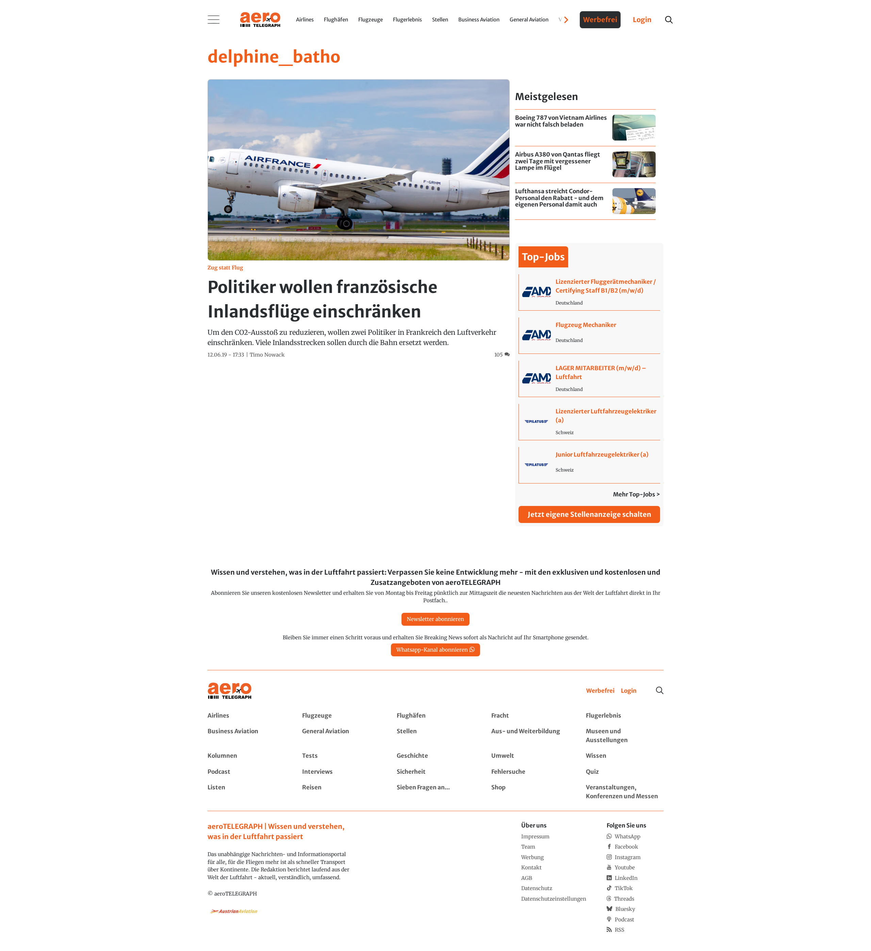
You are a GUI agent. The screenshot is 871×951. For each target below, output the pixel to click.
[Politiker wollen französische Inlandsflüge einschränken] (359, 219)
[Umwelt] (530, 756)
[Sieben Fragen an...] (435, 792)
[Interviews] (341, 772)
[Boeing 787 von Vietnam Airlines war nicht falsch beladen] (585, 128)
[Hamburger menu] (214, 20)
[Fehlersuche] (530, 772)
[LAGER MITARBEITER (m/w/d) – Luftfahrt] (589, 379)
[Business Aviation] (246, 735)
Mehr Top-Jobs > (636, 494)
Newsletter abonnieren (435, 619)
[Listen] (246, 792)
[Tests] (341, 756)
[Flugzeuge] (341, 715)
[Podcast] (246, 772)
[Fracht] (530, 715)
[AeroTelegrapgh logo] (230, 691)
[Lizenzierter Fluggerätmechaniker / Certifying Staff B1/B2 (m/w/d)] (589, 292)
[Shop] (530, 792)
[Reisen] (341, 792)
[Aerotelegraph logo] (260, 19)
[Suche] (659, 690)
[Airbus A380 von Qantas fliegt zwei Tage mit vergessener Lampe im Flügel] (585, 164)
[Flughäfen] (435, 715)
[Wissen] (624, 756)
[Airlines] (246, 715)
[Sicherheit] (435, 772)
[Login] (629, 691)
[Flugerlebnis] (624, 715)
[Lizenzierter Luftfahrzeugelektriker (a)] (589, 422)
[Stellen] (435, 735)
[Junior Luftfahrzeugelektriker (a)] (589, 465)
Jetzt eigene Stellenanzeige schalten (589, 514)
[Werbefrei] (600, 691)
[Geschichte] (435, 756)
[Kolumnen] (246, 756)
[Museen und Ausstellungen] (624, 735)
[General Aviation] (341, 735)
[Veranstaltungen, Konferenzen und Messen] (624, 792)
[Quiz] (624, 772)
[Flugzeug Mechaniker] (589, 335)
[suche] (669, 20)
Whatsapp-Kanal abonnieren (432, 649)
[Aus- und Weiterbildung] (530, 735)
